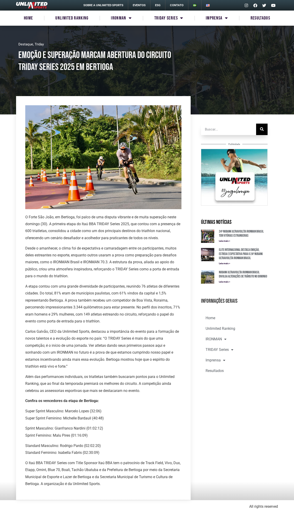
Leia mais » (224, 241)
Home (28, 18)
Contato (177, 5)
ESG (158, 5)
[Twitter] (264, 5)
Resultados (260, 18)
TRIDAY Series (166, 18)
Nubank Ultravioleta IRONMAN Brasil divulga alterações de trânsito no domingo (243, 274)
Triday (39, 44)
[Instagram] (246, 5)
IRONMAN (118, 18)
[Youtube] (273, 5)
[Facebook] (255, 5)
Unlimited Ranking (71, 18)
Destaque (25, 44)
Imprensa (214, 18)
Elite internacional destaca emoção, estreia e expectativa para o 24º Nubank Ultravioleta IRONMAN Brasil (241, 254)
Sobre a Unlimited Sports (103, 5)
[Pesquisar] (262, 129)
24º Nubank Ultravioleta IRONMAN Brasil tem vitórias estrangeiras (241, 233)
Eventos (139, 5)
